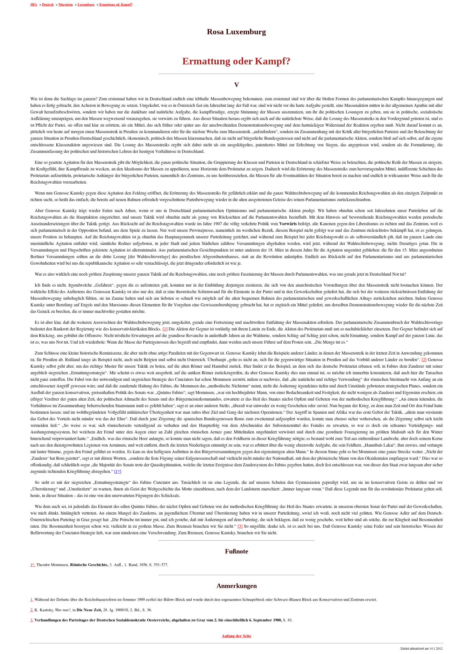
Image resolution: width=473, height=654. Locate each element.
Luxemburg (86, 4)
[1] (165, 329)
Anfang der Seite (236, 636)
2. (31, 609)
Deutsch (48, 4)
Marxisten (66, 4)
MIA (33, 4)
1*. (32, 564)
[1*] (117, 471)
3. (31, 619)
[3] (240, 526)
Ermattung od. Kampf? (115, 4)
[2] (424, 359)
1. (31, 599)
